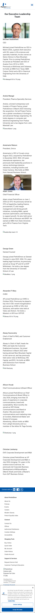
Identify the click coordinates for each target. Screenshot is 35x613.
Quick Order (8, 546)
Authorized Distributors (11, 529)
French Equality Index (11, 515)
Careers (6, 510)
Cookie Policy (11, 601)
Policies (6, 504)
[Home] (6, 5)
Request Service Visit (11, 562)
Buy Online (7, 543)
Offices (6, 526)
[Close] (33, 588)
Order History (8, 551)
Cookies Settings (17, 604)
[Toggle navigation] (32, 4)
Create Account (9, 554)
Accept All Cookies (17, 609)
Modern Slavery (9, 513)
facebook (18, 489)
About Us (7, 501)
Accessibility (8, 535)
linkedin (14, 489)
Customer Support (9, 585)
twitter (21, 489)
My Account (8, 548)
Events (6, 507)
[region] (17, 599)
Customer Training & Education (14, 565)
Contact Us (7, 523)
